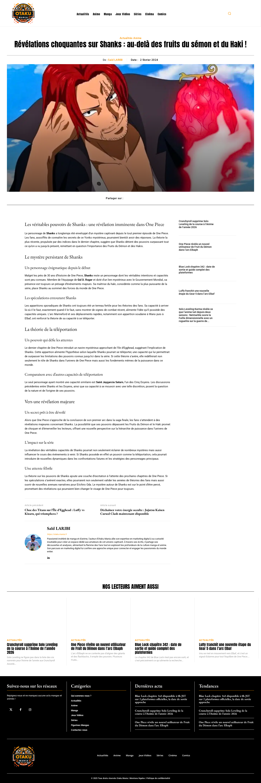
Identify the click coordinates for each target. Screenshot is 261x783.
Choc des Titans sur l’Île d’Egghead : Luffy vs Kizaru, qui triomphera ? (54, 512)
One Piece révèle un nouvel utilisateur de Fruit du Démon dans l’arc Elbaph (195, 247)
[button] (229, 13)
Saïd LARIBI (115, 59)
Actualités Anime (131, 38)
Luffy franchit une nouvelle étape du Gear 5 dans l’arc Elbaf (196, 292)
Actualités (14, 640)
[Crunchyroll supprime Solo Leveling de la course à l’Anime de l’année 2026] (227, 224)
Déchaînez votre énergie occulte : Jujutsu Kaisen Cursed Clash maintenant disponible (132, 512)
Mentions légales (137, 778)
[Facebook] (20, 710)
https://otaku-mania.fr (57, 534)
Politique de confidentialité (158, 778)
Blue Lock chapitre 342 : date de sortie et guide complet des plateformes (197, 269)
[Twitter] (11, 710)
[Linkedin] (48, 557)
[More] (151, 198)
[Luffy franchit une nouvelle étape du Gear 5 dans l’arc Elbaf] (227, 292)
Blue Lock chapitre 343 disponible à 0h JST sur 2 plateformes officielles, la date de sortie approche (161, 699)
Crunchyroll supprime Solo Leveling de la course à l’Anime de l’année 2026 (196, 224)
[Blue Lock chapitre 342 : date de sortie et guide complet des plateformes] (227, 269)
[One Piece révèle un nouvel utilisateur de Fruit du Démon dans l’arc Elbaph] (227, 247)
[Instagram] (30, 710)
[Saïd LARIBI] (33, 542)
